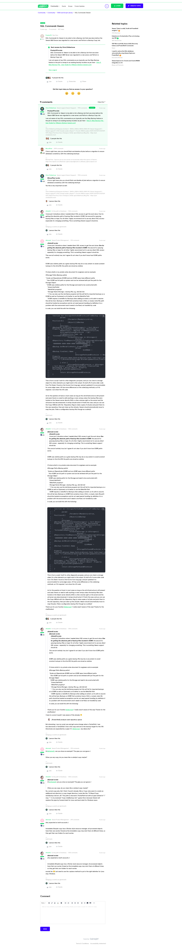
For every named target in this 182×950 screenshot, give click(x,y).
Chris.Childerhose (51, 108)
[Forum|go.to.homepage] (43, 6)
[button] (134, 6)
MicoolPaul (49, 149)
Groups (70, 6)
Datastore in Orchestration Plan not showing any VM (125, 37)
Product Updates (80, 6)
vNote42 (48, 211)
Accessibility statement (98, 943)
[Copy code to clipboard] (103, 316)
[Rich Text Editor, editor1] (72, 914)
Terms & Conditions (82, 943)
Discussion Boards (117, 58)
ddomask (48, 240)
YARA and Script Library (65, 13)
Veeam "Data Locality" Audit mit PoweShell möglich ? (125, 29)
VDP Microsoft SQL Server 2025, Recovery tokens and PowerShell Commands (125, 45)
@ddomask (67, 607)
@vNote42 (50, 751)
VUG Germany (116, 33)
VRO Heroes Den (117, 41)
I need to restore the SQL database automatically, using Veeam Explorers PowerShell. (123, 53)
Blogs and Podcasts (117, 65)
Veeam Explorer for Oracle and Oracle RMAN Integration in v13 (126, 62)
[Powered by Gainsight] (91, 939)
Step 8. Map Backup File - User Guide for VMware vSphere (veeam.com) (75, 63)
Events (64, 6)
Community (42, 13)
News (113, 48)
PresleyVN (49, 35)
